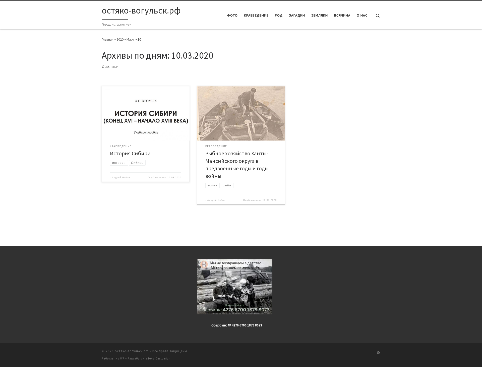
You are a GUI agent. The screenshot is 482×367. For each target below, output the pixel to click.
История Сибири (130, 153)
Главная (107, 39)
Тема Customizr (159, 358)
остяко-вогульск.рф (132, 351)
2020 (120, 39)
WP (122, 358)
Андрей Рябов (121, 177)
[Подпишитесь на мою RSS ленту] (378, 352)
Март (131, 39)
